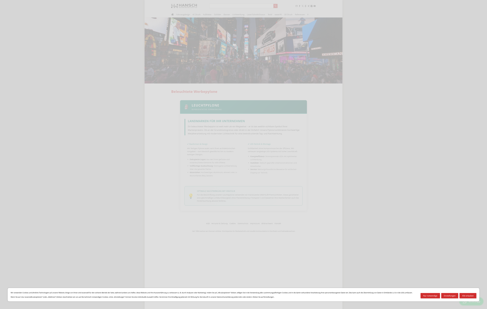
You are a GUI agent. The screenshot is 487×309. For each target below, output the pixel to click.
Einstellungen (450, 295)
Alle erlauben (468, 295)
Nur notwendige (430, 295)
